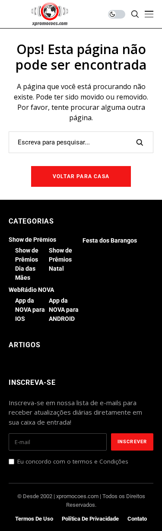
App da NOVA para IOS (30, 309)
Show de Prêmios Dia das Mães (26, 264)
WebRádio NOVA (31, 289)
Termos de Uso (34, 518)
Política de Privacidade (90, 518)
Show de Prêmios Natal (60, 259)
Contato (137, 518)
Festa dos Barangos (110, 240)
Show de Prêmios (32, 239)
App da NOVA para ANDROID (64, 309)
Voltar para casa (81, 176)
